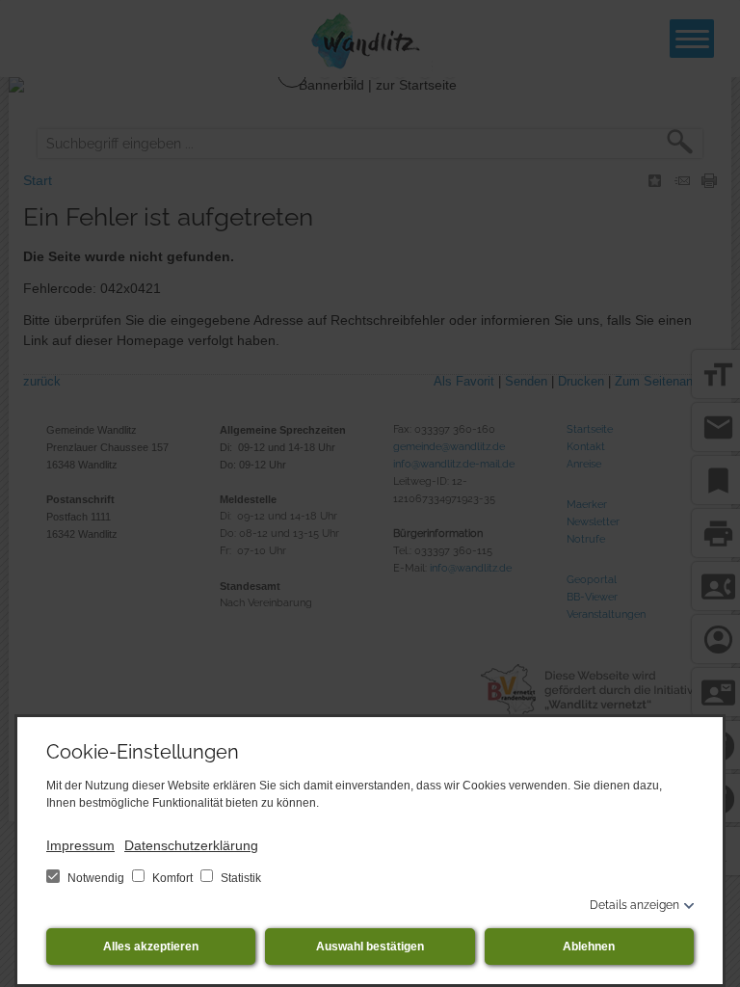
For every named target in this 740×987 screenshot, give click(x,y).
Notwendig (96, 878)
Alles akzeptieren (150, 946)
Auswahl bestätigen (370, 946)
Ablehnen (589, 946)
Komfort (172, 878)
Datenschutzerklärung (191, 845)
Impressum (80, 845)
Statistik (239, 878)
